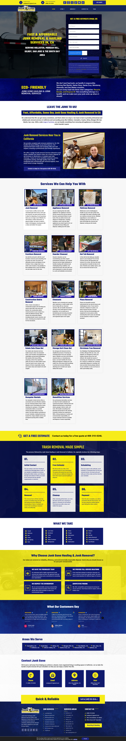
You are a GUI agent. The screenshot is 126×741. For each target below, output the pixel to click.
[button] (23, 618)
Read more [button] (71, 621)
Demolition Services (61, 397)
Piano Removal (86, 299)
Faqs (94, 9)
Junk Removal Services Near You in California (42, 137)
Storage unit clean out (62, 348)
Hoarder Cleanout (60, 254)
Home (53, 9)
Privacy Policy (78, 69)
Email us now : (27, 1)
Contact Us (84, 9)
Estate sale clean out (34, 348)
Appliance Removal (61, 208)
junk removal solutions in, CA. (47, 143)
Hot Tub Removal (87, 254)
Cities (61, 9)
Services (72, 9)
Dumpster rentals (33, 397)
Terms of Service (84, 69)
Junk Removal (31, 208)
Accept (85, 738)
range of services (48, 122)
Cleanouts (57, 299)
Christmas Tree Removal (90, 348)
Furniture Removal (33, 254)
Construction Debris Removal (33, 301)
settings (75, 739)
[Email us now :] (20, 2)
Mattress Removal (87, 208)
